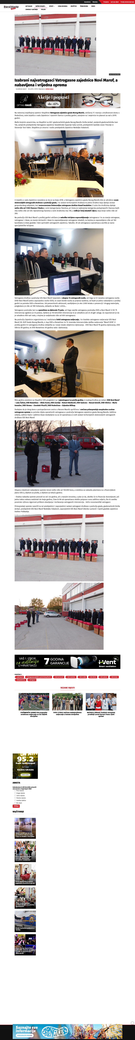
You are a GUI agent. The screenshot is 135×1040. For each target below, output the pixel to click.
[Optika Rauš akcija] (67, 100)
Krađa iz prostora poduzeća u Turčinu (25, 929)
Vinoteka (95, 2)
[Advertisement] (67, 738)
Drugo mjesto (20, 793)
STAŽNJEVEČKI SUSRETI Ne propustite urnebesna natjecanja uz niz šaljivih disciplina (33, 714)
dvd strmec (115, 677)
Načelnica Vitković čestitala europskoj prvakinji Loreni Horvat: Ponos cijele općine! (101, 714)
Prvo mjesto (20, 791)
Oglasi (43, 9)
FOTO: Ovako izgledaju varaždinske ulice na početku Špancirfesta (25, 905)
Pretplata (106, 2)
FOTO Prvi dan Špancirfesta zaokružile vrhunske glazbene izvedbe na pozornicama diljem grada (25, 950)
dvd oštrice (93, 677)
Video (93, 6)
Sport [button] (51, 6)
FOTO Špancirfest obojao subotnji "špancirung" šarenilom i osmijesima (23, 858)
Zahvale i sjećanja (31, 9)
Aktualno (28, 6)
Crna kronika (62, 6)
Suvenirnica (87, 2)
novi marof (20, 677)
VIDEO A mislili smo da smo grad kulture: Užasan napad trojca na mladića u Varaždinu (25, 835)
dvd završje (83, 677)
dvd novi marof (59, 677)
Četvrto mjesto (21, 798)
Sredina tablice (21, 800)
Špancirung (84, 6)
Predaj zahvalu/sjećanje (127, 2)
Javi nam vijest (115, 2)
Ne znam (19, 803)
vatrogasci (32, 680)
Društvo (74, 6)
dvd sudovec (104, 677)
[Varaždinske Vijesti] (11, 7)
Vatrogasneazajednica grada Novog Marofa (39, 677)
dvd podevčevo (21, 680)
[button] (16, 705)
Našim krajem (49, 89)
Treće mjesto (20, 795)
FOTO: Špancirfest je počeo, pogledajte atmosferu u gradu (25, 882)
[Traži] (112, 7)
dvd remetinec (71, 677)
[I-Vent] (67, 662)
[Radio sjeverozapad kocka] (25, 766)
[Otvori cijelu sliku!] (55, 44)
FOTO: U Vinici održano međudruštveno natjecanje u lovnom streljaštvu (67, 713)
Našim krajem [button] (40, 6)
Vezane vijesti (67, 687)
